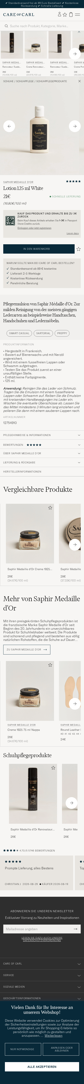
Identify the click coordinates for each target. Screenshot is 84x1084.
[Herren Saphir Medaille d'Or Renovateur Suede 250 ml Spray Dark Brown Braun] (12, 45)
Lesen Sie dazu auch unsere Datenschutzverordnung (42, 939)
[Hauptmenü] (77, 14)
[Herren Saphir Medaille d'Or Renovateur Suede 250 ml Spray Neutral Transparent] (60, 45)
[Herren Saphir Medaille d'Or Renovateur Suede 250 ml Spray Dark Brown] (33, 794)
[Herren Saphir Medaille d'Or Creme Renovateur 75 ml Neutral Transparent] (36, 45)
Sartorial (43, 333)
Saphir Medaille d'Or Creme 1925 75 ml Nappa (29, 569)
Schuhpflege (25, 81)
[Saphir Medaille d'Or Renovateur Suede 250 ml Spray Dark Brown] (33, 826)
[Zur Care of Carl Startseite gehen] (18, 14)
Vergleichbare (37, 489)
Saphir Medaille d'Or (11, 63)
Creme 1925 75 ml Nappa (24, 730)
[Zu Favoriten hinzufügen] (49, 508)
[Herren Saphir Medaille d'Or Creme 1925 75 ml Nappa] (30, 534)
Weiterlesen (53, 1035)
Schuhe (8, 81)
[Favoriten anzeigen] (65, 15)
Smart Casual (19, 333)
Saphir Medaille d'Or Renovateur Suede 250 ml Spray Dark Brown (32, 830)
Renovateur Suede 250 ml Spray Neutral (58, 67)
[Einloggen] (59, 14)
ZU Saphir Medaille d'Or (24, 649)
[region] (42, 873)
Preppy (62, 333)
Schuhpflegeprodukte (51, 81)
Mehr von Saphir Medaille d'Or (41, 603)
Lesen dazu (73, 233)
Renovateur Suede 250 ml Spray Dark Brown (11, 67)
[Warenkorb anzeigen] (71, 14)
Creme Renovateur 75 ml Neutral (34, 67)
